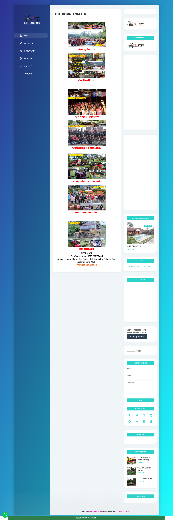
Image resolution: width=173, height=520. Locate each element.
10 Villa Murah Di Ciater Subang (143, 458)
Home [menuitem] (26, 35)
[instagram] (144, 421)
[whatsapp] (144, 415)
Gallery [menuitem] (28, 66)
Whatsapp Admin (137, 336)
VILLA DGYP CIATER (144, 478)
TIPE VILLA (147, 267)
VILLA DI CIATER (134, 246)
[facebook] (130, 415)
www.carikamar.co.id (87, 265)
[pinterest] (130, 421)
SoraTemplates (95, 511)
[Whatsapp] (5, 515)
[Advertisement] (140, 93)
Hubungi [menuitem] (28, 73)
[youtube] (151, 421)
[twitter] (137, 415)
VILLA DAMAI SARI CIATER (144, 469)
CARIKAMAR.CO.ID (134, 267)
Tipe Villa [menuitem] (28, 43)
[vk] (137, 421)
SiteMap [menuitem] (28, 58)
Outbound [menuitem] (29, 51)
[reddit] (151, 415)
